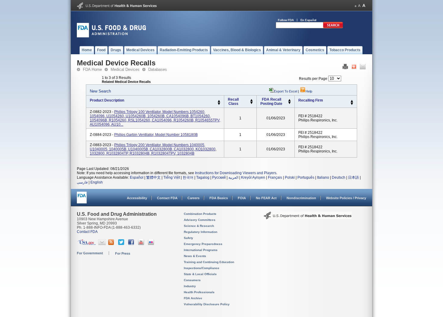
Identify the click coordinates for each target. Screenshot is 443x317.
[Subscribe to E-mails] (102, 244)
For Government (90, 253)
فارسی (82, 182)
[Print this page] (345, 68)
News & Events (195, 256)
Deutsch (338, 177)
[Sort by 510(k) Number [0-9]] (251, 100)
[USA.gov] (86, 244)
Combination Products (200, 213)
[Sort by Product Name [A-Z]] (219, 101)
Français (275, 177)
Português (305, 177)
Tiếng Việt (171, 177)
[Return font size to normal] (359, 5)
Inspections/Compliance (201, 268)
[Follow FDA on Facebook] (132, 244)
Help (309, 91)
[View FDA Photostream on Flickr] (152, 244)
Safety (188, 238)
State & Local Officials (200, 274)
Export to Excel (285, 91)
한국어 (188, 177)
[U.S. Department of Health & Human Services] (308, 217)
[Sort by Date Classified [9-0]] (289, 103)
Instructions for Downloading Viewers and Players (235, 173)
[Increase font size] (364, 5)
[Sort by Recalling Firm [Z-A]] (351, 104)
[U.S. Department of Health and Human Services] (117, 8)
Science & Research (199, 226)
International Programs (201, 250)
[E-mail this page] (363, 68)
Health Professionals (199, 292)
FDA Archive (193, 298)
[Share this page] (354, 68)
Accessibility (137, 198)
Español (136, 177)
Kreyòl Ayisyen (253, 177)
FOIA (242, 198)
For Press (122, 253)
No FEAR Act (266, 198)
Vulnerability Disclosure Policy (207, 304)
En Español (308, 20)
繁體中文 (153, 177)
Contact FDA (167, 198)
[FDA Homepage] (82, 200)
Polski (290, 177)
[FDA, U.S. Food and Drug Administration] (111, 36)
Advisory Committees (199, 219)
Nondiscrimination (301, 198)
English (96, 182)
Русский (219, 177)
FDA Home (92, 69)
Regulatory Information (200, 232)
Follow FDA (286, 20)
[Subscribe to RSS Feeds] (112, 244)
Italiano (323, 177)
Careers (193, 198)
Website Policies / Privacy (346, 198)
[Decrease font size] (355, 5)
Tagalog (202, 177)
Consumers (192, 280)
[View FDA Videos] (142, 244)
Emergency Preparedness (203, 244)
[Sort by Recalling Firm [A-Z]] (351, 101)
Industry (190, 286)
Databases (157, 69)
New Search (100, 91)
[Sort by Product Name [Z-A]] (219, 104)
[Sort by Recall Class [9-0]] (251, 103)
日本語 (353, 177)
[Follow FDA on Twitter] (122, 244)
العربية (233, 177)
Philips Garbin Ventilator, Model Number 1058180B (156, 135)
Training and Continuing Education (209, 262)
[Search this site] (333, 27)
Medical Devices (125, 69)
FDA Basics (218, 198)
